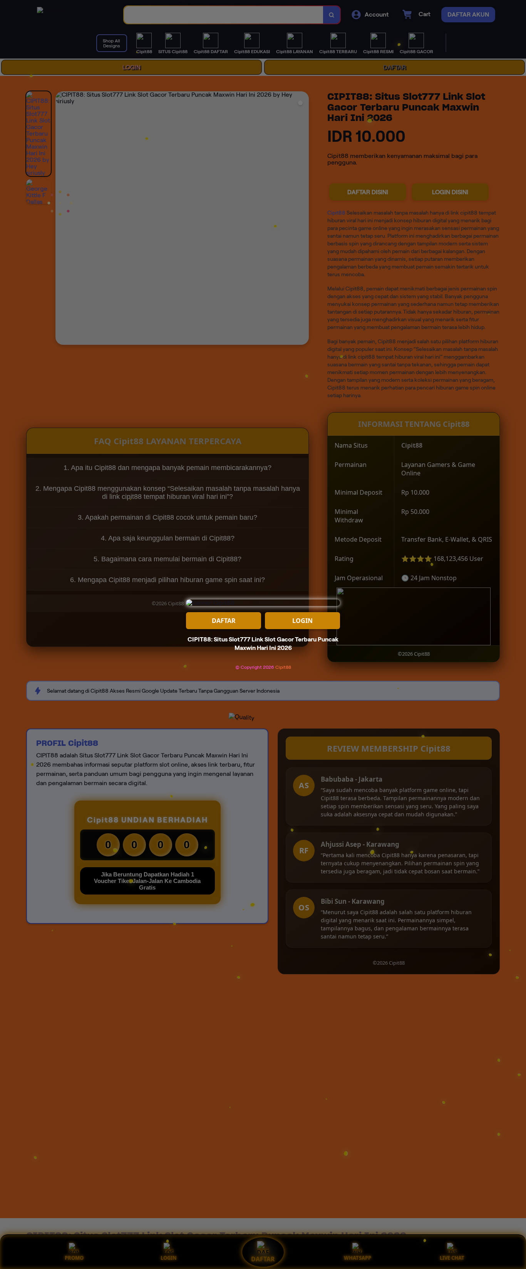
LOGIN (302, 620)
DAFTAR (224, 620)
